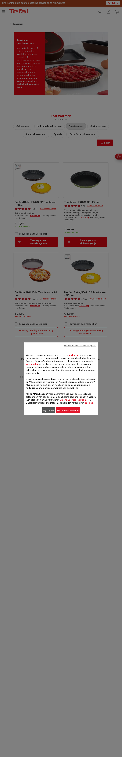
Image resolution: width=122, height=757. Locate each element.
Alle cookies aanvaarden (68, 410)
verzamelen (32, 364)
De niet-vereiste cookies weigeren (80, 345)
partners (73, 355)
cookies (89, 402)
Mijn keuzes (48, 410)
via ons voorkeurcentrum (73, 399)
